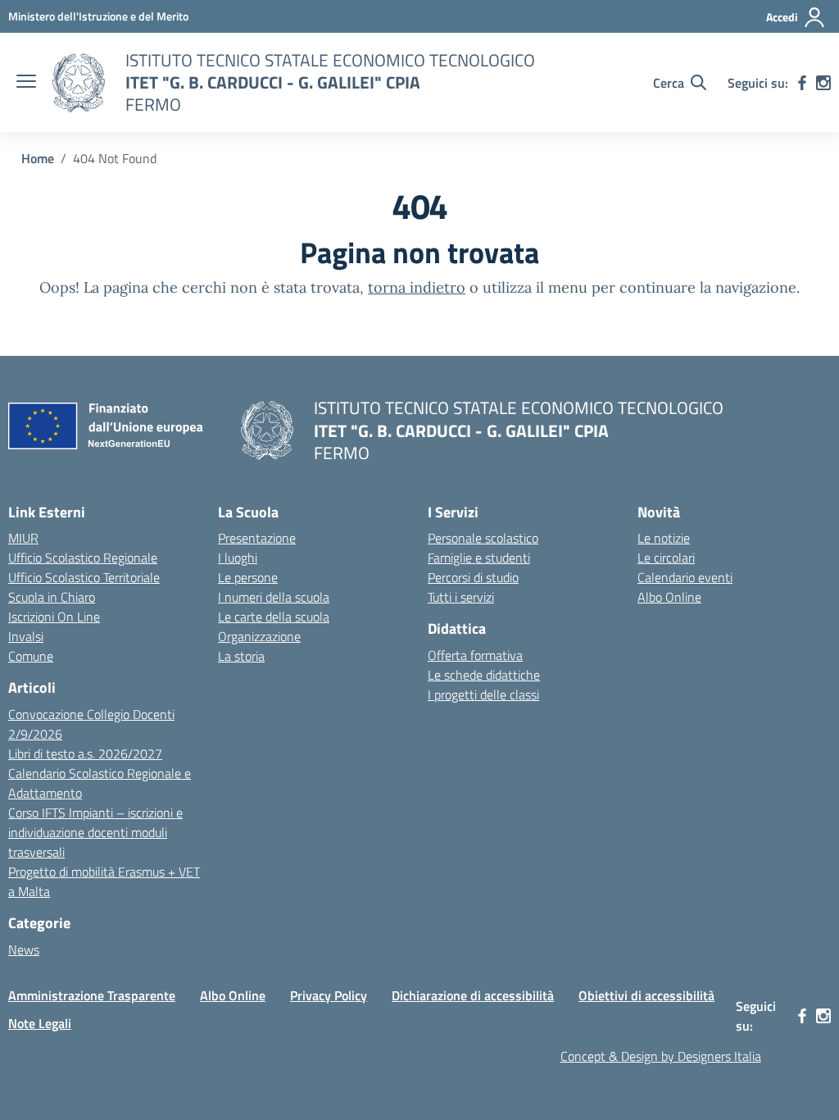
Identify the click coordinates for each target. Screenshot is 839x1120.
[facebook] (802, 82)
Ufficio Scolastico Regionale (82, 557)
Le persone (248, 577)
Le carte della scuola (273, 616)
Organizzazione (259, 636)
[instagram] (823, 82)
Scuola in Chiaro (51, 597)
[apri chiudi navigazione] (26, 83)
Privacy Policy (328, 995)
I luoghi (237, 557)
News (23, 949)
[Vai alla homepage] (78, 82)
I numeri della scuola (273, 597)
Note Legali (39, 1023)
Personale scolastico (483, 538)
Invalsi (25, 636)
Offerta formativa (475, 655)
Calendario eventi (684, 577)
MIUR (23, 538)
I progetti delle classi (483, 694)
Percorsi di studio (473, 577)
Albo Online (669, 597)
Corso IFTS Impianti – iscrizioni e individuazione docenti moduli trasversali (95, 832)
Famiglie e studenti (479, 557)
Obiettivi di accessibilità (646, 995)
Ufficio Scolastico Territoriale (84, 577)
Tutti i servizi (461, 597)
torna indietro (416, 287)
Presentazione (257, 538)
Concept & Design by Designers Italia (660, 1056)
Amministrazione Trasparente (91, 995)
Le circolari (666, 557)
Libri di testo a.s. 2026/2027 (85, 753)
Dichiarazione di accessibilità (473, 995)
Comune (30, 656)
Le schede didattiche (484, 675)
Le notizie (663, 538)
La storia (241, 656)
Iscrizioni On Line (54, 616)
